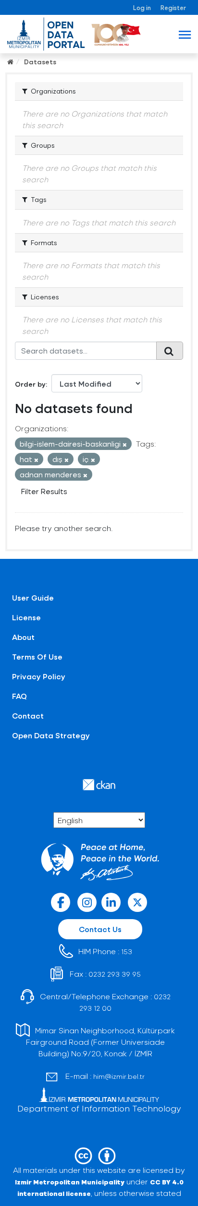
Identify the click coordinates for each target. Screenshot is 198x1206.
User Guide (33, 597)
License (26, 617)
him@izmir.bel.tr (119, 1076)
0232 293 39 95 (114, 974)
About (23, 637)
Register (173, 7)
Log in (142, 7)
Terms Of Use (37, 656)
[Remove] (125, 444)
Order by (30, 384)
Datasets (40, 61)
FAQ (19, 696)
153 (126, 951)
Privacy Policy (38, 676)
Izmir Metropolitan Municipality (69, 1181)
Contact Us (100, 929)
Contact (28, 715)
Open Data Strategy (51, 735)
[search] (169, 351)
